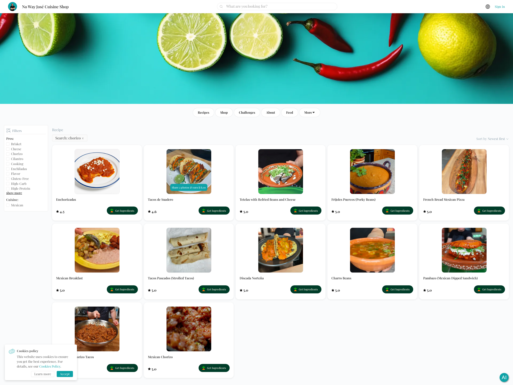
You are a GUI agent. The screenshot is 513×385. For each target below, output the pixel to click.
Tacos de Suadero (160, 199)
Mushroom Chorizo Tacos (75, 357)
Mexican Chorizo (160, 357)
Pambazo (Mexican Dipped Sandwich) (450, 278)
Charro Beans (341, 278)
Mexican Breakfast (69, 278)
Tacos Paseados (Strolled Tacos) (171, 278)
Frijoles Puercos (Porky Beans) (353, 199)
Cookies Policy (49, 366)
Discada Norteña (252, 278)
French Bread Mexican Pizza (444, 199)
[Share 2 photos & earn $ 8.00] (189, 171)
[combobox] (278, 6)
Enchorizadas (66, 199)
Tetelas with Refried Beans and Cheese (268, 199)
